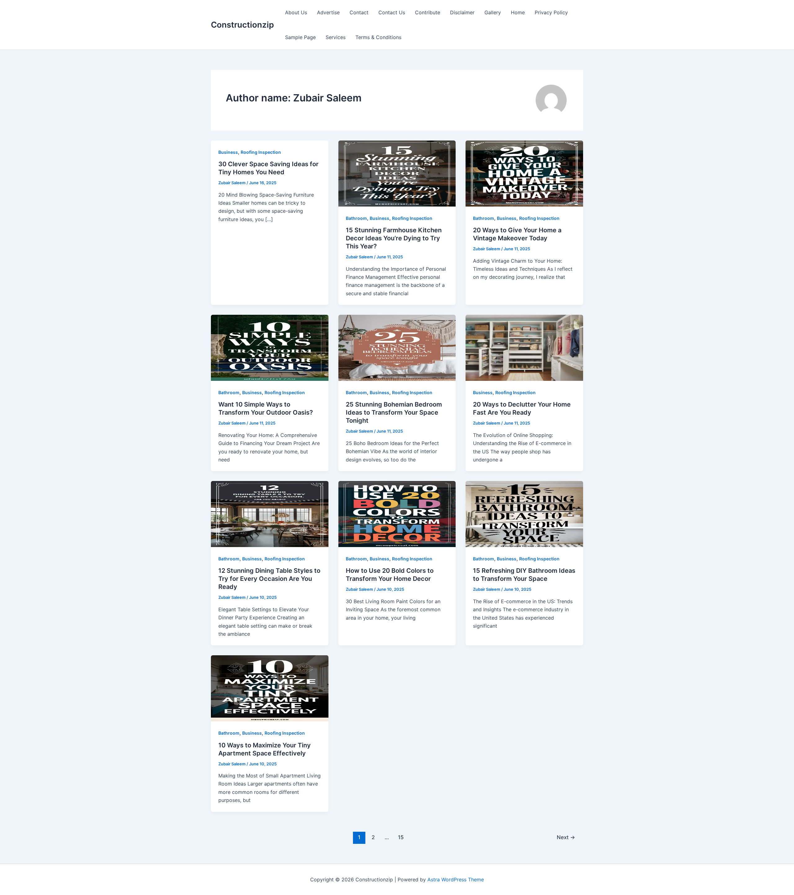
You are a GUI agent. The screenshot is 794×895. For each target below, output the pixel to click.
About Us (296, 12)
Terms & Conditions (378, 37)
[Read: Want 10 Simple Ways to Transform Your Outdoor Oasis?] (269, 347)
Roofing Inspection (261, 152)
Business (228, 152)
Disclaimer (462, 12)
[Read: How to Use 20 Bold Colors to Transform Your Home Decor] (397, 513)
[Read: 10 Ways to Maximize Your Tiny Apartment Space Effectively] (269, 688)
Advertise (328, 12)
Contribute (427, 12)
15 (401, 837)
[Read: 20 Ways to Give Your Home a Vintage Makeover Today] (524, 173)
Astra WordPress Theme (455, 879)
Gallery (492, 12)
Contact (359, 12)
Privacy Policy (551, 12)
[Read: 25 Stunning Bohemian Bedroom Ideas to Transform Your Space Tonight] (397, 347)
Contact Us (391, 12)
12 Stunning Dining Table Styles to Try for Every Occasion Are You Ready (269, 578)
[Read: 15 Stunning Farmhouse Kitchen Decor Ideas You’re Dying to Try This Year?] (397, 173)
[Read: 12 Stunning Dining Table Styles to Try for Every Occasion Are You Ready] (269, 513)
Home (518, 12)
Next (566, 837)
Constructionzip (242, 24)
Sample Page (300, 37)
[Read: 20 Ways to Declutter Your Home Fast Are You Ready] (524, 347)
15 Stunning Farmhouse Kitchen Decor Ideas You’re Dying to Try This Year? (394, 238)
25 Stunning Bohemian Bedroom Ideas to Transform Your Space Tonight (394, 412)
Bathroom (356, 218)
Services (336, 37)
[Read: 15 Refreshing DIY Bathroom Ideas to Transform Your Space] (524, 513)
